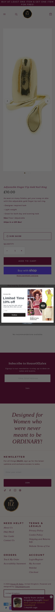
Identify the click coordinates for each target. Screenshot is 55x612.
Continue (14, 315)
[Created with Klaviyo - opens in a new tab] (27, 323)
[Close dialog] (52, 289)
